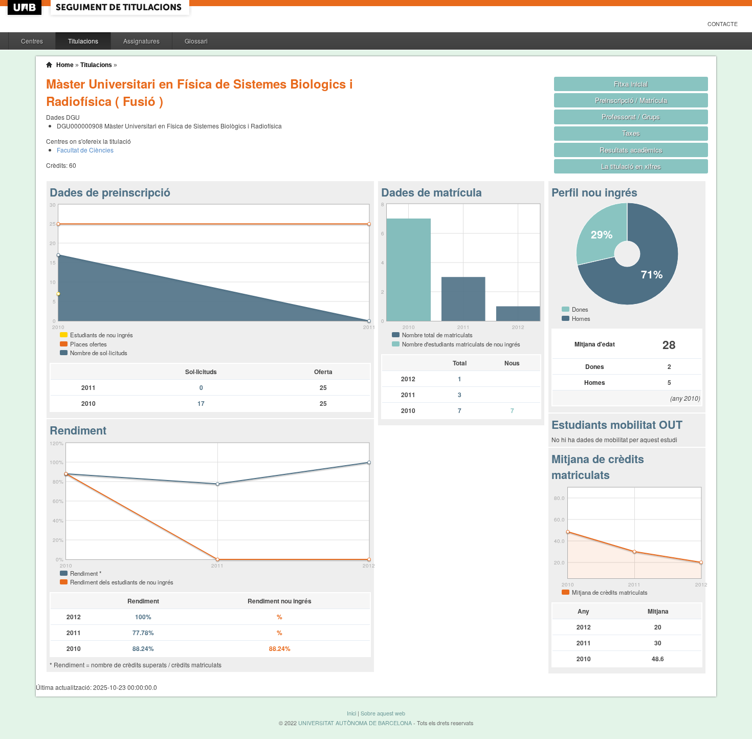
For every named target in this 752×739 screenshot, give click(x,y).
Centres (32, 40)
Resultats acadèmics (631, 150)
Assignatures (141, 40)
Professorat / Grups (631, 116)
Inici (351, 713)
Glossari (196, 40)
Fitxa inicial (631, 84)
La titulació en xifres (631, 166)
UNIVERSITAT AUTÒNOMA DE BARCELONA (355, 723)
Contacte (722, 24)
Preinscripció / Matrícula (631, 100)
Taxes (631, 133)
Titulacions (83, 40)
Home (65, 65)
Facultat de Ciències (85, 149)
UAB (25, 7)
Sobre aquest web (383, 713)
